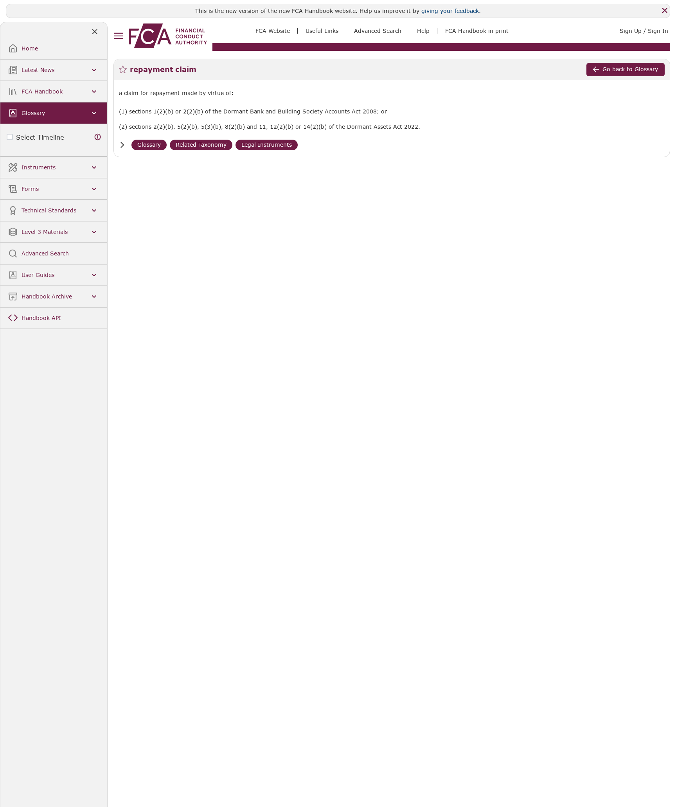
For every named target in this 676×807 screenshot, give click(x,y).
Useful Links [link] (322, 30)
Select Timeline (40, 137)
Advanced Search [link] (377, 30)
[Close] (665, 10)
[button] (122, 145)
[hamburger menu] (118, 36)
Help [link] (423, 30)
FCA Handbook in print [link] (477, 30)
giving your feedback (450, 10)
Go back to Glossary (630, 69)
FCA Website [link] (272, 30)
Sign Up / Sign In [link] (644, 30)
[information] (98, 137)
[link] (168, 36)
